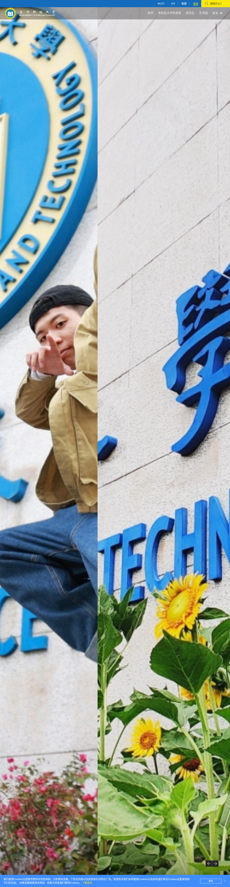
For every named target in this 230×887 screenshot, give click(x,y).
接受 (211, 881)
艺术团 (203, 13)
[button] (209, 863)
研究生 (190, 13)
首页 (150, 13)
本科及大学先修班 (169, 13)
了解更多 (87, 882)
